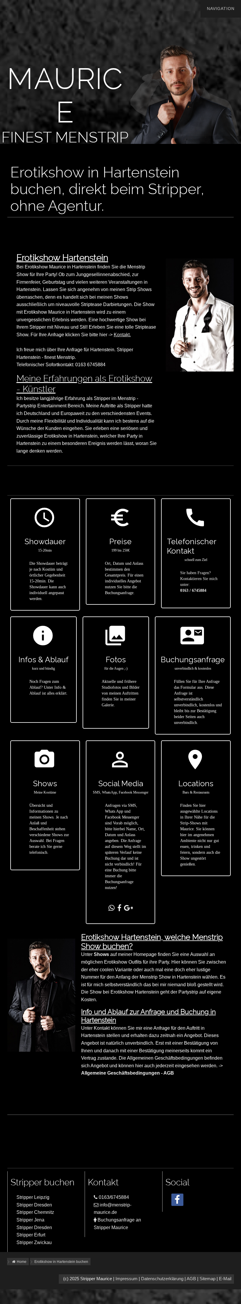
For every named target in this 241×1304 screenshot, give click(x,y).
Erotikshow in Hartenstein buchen (61, 1262)
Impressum (127, 1278)
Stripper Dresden (34, 1204)
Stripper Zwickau (34, 1242)
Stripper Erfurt (30, 1234)
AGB (191, 1278)
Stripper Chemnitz (35, 1212)
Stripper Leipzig (32, 1197)
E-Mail (225, 1278)
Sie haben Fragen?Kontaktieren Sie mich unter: (198, 579)
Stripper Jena (30, 1219)
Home (21, 1262)
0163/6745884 (113, 1197)
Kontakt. (122, 334)
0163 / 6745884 (193, 590)
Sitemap (207, 1278)
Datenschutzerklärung (162, 1278)
